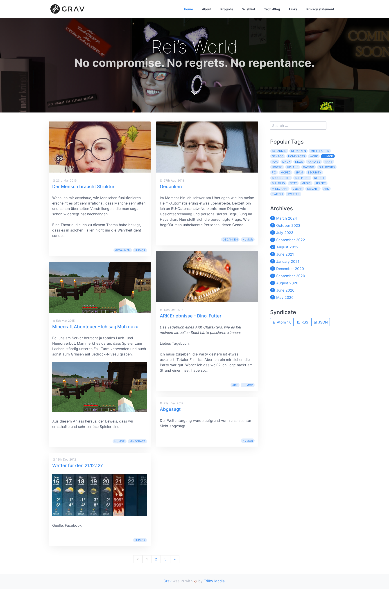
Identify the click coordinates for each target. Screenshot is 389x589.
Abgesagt (170, 409)
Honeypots (296, 156)
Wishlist (248, 9)
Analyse (314, 161)
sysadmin (279, 151)
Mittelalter (320, 151)
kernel (319, 178)
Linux (286, 161)
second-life (281, 178)
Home (188, 9)
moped (286, 172)
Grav (167, 581)
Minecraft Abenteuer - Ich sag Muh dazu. (96, 326)
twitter (293, 194)
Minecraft (137, 441)
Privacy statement (320, 9)
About (206, 9)
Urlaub (292, 167)
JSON (322, 322)
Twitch (277, 194)
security (314, 172)
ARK (235, 385)
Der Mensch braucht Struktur (83, 186)
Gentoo (277, 156)
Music (306, 183)
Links (293, 9)
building (278, 183)
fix (274, 172)
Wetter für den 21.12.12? (77, 465)
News (299, 161)
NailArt (313, 188)
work (314, 156)
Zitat (293, 183)
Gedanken (122, 250)
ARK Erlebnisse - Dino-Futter (191, 316)
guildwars (327, 167)
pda (275, 161)
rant (328, 161)
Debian (297, 188)
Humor (140, 250)
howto (277, 167)
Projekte (226, 9)
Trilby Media (214, 581)
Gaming (308, 167)
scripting (302, 178)
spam (299, 172)
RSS (304, 322)
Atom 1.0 (284, 322)
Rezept (320, 183)
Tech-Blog (272, 9)
